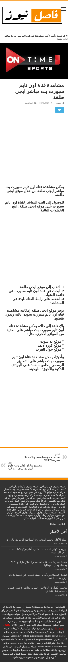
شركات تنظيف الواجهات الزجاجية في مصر (38, 509)
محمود (58, 103)
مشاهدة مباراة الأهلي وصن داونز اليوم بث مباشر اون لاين (25, 466)
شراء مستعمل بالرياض (25, 646)
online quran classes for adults (18, 643)
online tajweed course (15, 632)
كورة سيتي (38, 657)
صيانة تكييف (49, 632)
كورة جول (50, 657)
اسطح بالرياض (37, 503)
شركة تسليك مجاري (47, 512)
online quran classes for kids (52, 646)
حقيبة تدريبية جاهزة (22, 657)
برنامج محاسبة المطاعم (15, 492)
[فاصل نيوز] (34, 14)
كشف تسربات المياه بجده (52, 489)
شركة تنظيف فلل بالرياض (52, 486)
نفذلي (26, 518)
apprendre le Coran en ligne (15, 639)
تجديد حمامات (26, 515)
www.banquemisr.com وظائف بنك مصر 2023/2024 (42, 457)
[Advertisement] (34, 149)
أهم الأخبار (50, 35)
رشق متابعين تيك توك (42, 628)
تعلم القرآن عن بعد (46, 643)
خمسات (42, 518)
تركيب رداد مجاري (44, 515)
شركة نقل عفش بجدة (38, 653)
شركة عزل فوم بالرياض (23, 498)
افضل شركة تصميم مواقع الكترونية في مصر (34, 491)
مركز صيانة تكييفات (20, 628)
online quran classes (33, 635)
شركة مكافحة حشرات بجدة (50, 495)
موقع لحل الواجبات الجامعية (42, 506)
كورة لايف (7, 646)
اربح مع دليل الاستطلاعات (53, 650)
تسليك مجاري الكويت (25, 512)
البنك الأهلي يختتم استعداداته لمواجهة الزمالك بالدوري (36, 539)
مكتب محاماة (32, 650)
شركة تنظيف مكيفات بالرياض (23, 486)
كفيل (33, 518)
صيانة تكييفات (18, 650)
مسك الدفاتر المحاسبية (14, 653)
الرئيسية (61, 35)
